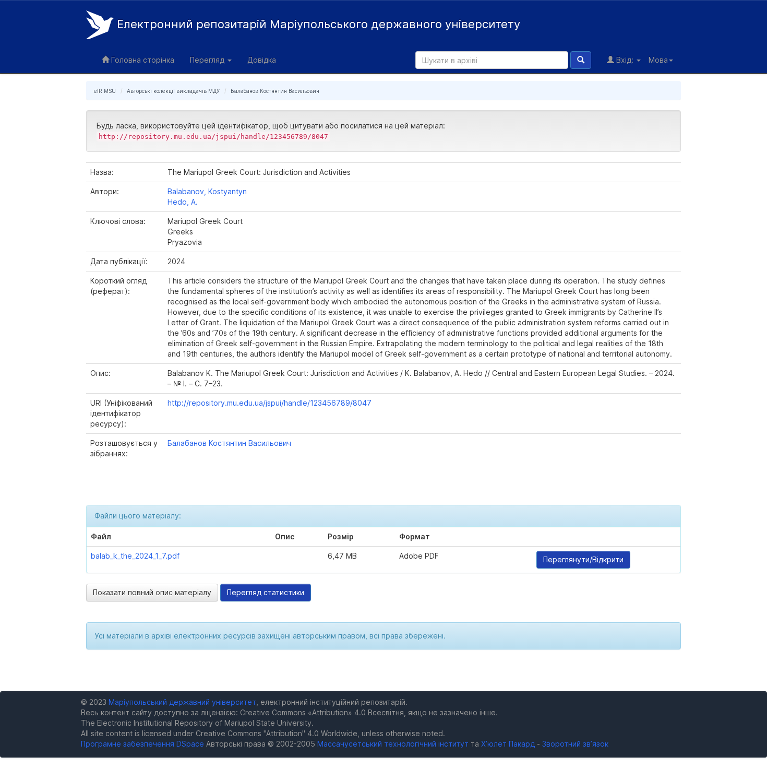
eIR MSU (105, 91)
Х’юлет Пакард (508, 743)
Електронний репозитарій (317, 24)
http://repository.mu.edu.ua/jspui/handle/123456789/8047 (269, 402)
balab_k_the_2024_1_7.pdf (135, 555)
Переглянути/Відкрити (583, 559)
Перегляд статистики (265, 592)
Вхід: (625, 59)
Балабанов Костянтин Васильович (275, 91)
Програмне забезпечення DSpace (142, 743)
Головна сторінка (141, 59)
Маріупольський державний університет (182, 702)
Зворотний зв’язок (575, 743)
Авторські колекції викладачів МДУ (173, 91)
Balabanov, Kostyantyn (207, 191)
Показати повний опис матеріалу (152, 592)
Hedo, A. (182, 201)
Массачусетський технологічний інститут (393, 743)
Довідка (261, 59)
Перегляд (208, 59)
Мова (658, 59)
